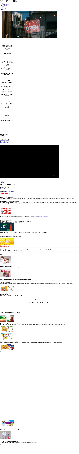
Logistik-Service (4, 7)
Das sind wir (4, 8)
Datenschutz (4, 181)
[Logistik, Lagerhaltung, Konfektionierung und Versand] (7, 98)
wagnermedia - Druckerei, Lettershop (8, 191)
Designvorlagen (4, 5)
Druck (3, 6)
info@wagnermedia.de (5, 137)
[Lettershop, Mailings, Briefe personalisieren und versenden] (7, 77)
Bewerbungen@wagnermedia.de (19, 215)
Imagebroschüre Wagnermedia (4, 142)
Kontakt (3, 9)
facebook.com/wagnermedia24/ (4, 188)
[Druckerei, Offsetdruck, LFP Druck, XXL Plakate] (7, 57)
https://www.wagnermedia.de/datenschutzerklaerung (40, 216)
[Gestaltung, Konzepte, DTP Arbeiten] (7, 40)
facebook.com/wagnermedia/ (4, 140)
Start (3, 3)
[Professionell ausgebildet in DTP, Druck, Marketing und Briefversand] (7, 112)
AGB (3, 182)
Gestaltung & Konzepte (5, 4)
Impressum (3, 180)
